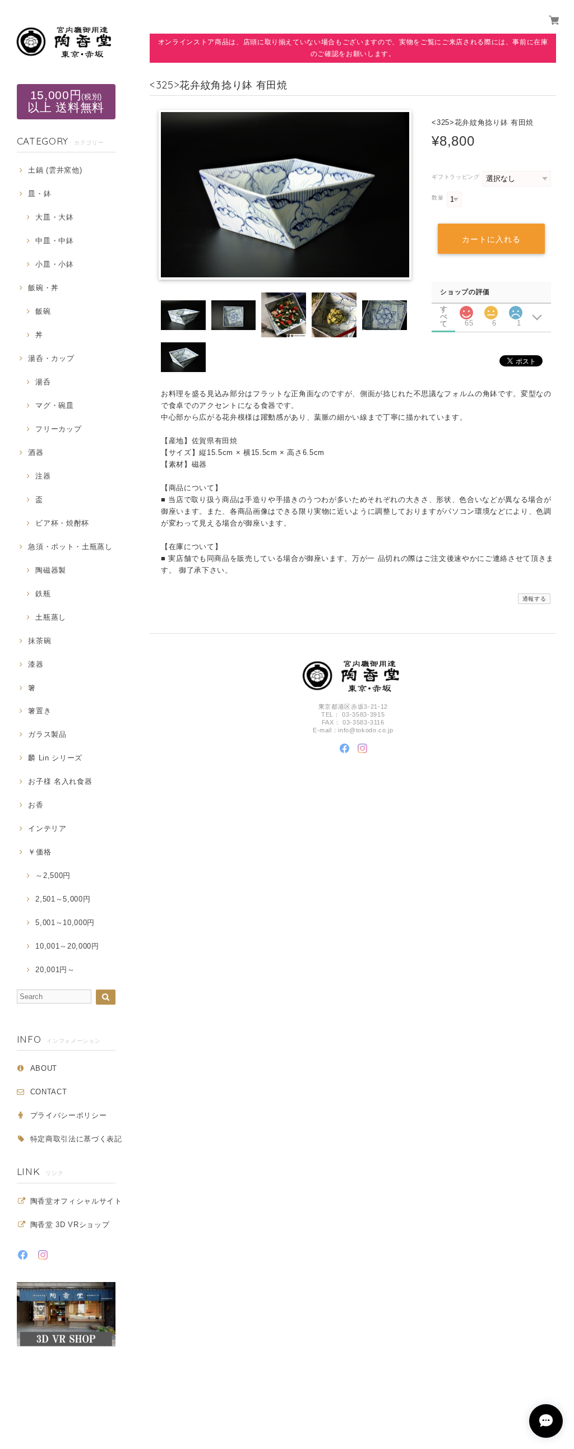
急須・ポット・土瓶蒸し (70, 546)
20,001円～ (55, 969)
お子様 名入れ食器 (60, 781)
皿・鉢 (39, 193)
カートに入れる (491, 239)
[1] (515, 309)
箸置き (39, 711)
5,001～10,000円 (65, 922)
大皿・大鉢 (54, 217)
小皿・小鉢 (54, 264)
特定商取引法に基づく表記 (76, 1139)
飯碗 (42, 311)
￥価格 (39, 852)
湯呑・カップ (51, 358)
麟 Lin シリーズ (55, 758)
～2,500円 (53, 875)
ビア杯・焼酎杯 (62, 523)
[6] (491, 309)
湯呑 (42, 382)
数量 (437, 197)
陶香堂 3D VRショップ (70, 1224)
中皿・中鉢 (54, 240)
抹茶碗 (39, 641)
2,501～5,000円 (62, 899)
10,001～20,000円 (67, 946)
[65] (466, 309)
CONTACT (48, 1092)
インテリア (47, 828)
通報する (534, 599)
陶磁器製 (50, 570)
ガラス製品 (47, 734)
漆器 (35, 664)
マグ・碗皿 (54, 405)
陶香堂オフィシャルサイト (76, 1201)
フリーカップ (58, 429)
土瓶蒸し (50, 617)
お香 (35, 805)
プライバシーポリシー (68, 1115)
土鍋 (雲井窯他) (55, 170)
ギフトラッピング (455, 177)
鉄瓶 (42, 593)
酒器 (35, 452)
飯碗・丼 (43, 288)
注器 (42, 476)
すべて (444, 309)
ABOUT (43, 1068)
